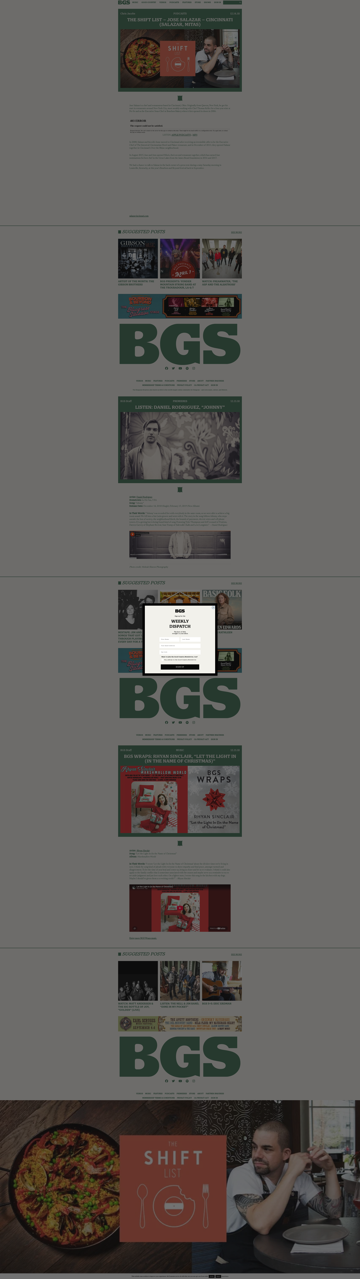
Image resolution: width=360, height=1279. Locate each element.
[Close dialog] (213, 607)
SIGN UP (180, 667)
